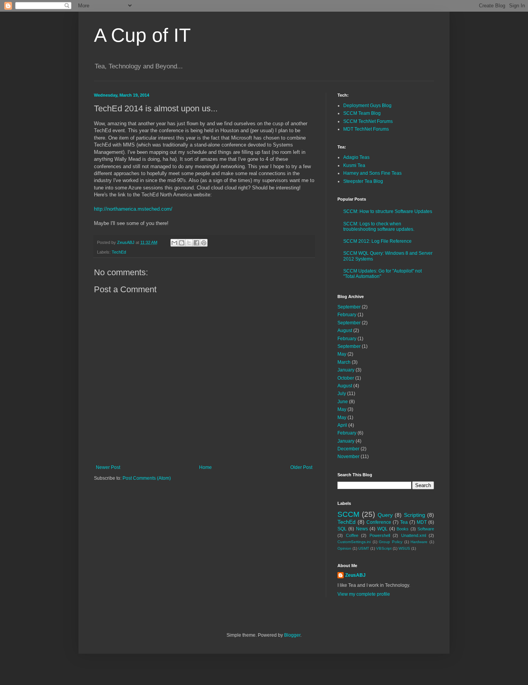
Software (425, 529)
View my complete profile (363, 594)
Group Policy (390, 542)
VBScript (384, 548)
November (348, 456)
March (344, 362)
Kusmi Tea (354, 165)
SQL (342, 529)
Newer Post (108, 467)
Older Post (301, 467)
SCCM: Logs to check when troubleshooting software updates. (378, 226)
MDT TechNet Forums (366, 129)
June (342, 401)
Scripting (414, 515)
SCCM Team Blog (362, 113)
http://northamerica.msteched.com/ (133, 209)
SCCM (348, 514)
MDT (422, 522)
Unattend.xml (413, 535)
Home (205, 467)
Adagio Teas (356, 157)
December (348, 449)
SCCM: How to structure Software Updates (387, 211)
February (346, 314)
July (341, 393)
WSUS (404, 548)
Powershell (380, 535)
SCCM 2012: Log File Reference (377, 241)
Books (403, 529)
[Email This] (174, 243)
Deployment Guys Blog (367, 105)
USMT (363, 548)
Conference (378, 522)
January (345, 370)
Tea (404, 522)
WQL (382, 529)
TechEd (119, 252)
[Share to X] (189, 243)
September (349, 307)
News (362, 529)
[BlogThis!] (182, 243)
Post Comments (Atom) (147, 478)
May (341, 354)
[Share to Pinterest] (204, 243)
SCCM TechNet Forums (368, 121)
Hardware (419, 542)
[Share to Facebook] (196, 243)
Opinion (344, 548)
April (342, 425)
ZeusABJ (355, 575)
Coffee (352, 535)
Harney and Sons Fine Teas (372, 173)
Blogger (292, 635)
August (344, 330)
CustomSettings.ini (354, 542)
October (345, 378)
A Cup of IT (142, 35)
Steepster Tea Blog (363, 181)
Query (385, 515)
